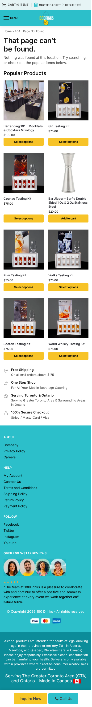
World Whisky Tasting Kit (66, 344)
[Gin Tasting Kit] (68, 100)
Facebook (11, 524)
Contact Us (12, 482)
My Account (13, 475)
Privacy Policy (14, 451)
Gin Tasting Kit (59, 126)
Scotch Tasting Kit (17, 344)
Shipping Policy (15, 494)
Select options (23, 141)
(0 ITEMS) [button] (18, 4)
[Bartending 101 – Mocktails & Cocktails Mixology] (24, 100)
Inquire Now (30, 698)
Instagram (11, 537)
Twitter (9, 530)
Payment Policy (15, 506)
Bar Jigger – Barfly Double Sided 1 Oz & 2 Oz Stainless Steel (68, 202)
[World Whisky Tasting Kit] (68, 318)
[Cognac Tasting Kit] (24, 173)
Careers (10, 457)
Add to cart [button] (68, 218)
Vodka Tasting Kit (61, 275)
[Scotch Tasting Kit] (24, 318)
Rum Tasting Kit (15, 275)
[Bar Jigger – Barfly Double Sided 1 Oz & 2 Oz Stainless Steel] (68, 173)
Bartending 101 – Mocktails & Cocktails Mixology (23, 128)
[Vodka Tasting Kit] (68, 250)
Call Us (65, 698)
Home (8, 31)
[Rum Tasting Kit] (24, 250)
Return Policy (14, 500)
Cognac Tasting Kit (17, 198)
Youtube (10, 543)
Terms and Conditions (20, 488)
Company (11, 445)
